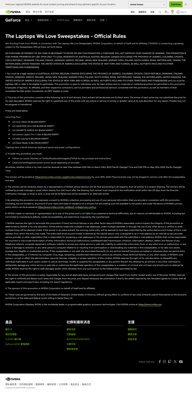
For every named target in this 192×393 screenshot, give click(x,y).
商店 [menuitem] (133, 12)
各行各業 (49, 11)
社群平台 (71, 344)
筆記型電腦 (11, 334)
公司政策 (63, 384)
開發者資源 (72, 349)
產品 (28, 11)
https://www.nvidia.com (150, 304)
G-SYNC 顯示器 (13, 339)
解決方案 (37, 11)
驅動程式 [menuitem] (142, 12)
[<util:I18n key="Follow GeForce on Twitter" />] (175, 361)
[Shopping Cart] (172, 13)
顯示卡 (8, 329)
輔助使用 (51, 384)
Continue (176, 4)
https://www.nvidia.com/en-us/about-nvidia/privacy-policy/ (67, 207)
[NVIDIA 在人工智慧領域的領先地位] (13, 12)
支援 (102, 20)
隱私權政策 (11, 384)
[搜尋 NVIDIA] (160, 11)
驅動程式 (78, 20)
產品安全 (74, 384)
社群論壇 (71, 334)
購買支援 (132, 334)
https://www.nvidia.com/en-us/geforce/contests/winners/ (63, 177)
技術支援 (132, 339)
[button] (166, 12)
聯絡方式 (86, 384)
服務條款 (39, 384)
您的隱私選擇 (26, 384)
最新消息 (91, 20)
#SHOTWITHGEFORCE (78, 339)
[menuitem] (28, 11)
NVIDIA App (63, 20)
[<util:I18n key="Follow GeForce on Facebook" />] (160, 361)
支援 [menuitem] (152, 12)
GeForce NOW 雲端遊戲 (17, 344)
